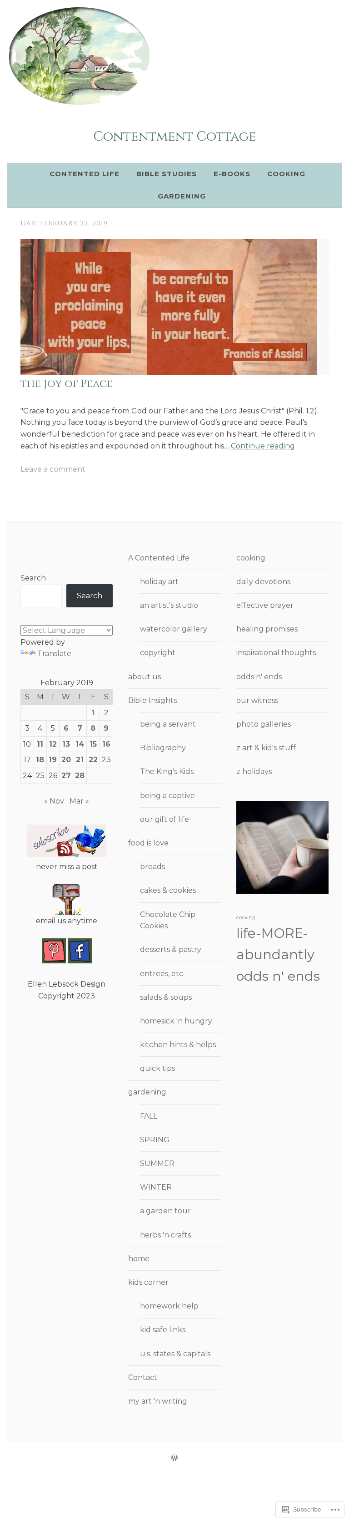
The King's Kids (167, 771)
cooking (250, 558)
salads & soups (166, 997)
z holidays (254, 771)
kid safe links (162, 1329)
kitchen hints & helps (178, 1044)
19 (53, 759)
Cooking (286, 173)
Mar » (79, 801)
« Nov (54, 801)
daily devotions (263, 581)
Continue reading (263, 446)
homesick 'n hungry (176, 1021)
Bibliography (163, 747)
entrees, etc (161, 973)
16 (106, 744)
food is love (148, 843)
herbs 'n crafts (165, 1235)
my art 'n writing (157, 1401)
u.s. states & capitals (175, 1353)
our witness (257, 700)
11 (40, 744)
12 (53, 744)
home (139, 1258)
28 (80, 775)
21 (80, 759)
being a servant (168, 724)
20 (66, 759)
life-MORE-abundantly (275, 943)
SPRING (155, 1139)
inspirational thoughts (276, 652)
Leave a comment (52, 469)
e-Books (232, 173)
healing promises (267, 629)
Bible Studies (166, 173)
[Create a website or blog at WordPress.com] (174, 1458)
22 (93, 759)
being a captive (167, 795)
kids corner (148, 1282)
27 (66, 775)
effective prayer (265, 605)
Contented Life (85, 173)
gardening (147, 1092)
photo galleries (263, 724)
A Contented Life (158, 558)
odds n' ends (259, 676)
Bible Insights (152, 700)
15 (93, 744)
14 (79, 744)
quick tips (157, 1068)
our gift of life (164, 819)
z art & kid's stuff (266, 747)
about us (144, 676)
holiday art (159, 581)
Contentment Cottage (174, 137)
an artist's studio (169, 605)
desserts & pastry (170, 949)
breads (152, 866)
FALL (148, 1116)
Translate (54, 653)
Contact (142, 1377)
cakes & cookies (168, 890)
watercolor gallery (173, 629)
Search (33, 578)
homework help (169, 1306)
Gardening (182, 196)
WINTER (156, 1187)
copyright (157, 652)
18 (40, 759)
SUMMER (157, 1163)
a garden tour (165, 1210)
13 (66, 744)
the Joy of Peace (66, 384)
